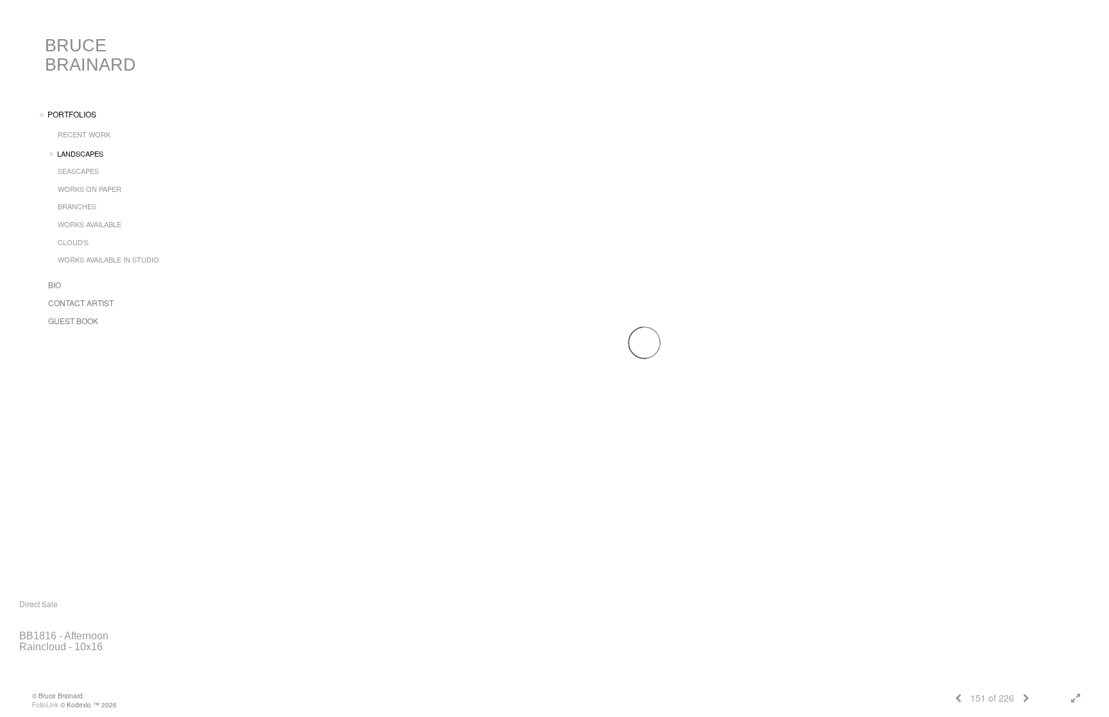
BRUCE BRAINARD (90, 55)
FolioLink (45, 704)
